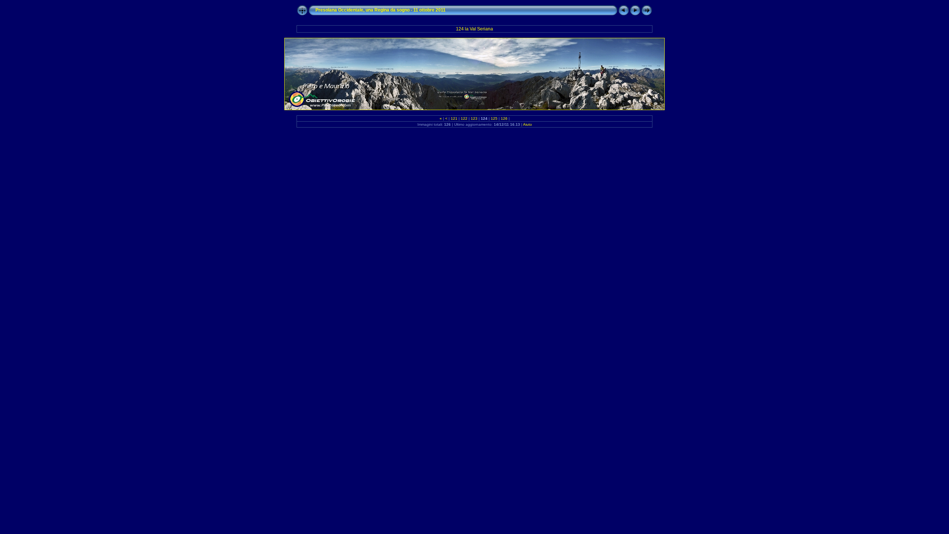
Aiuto (527, 124)
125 (494, 118)
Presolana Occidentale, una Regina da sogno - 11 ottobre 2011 (380, 10)
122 (464, 118)
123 (474, 118)
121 (454, 118)
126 (504, 118)
